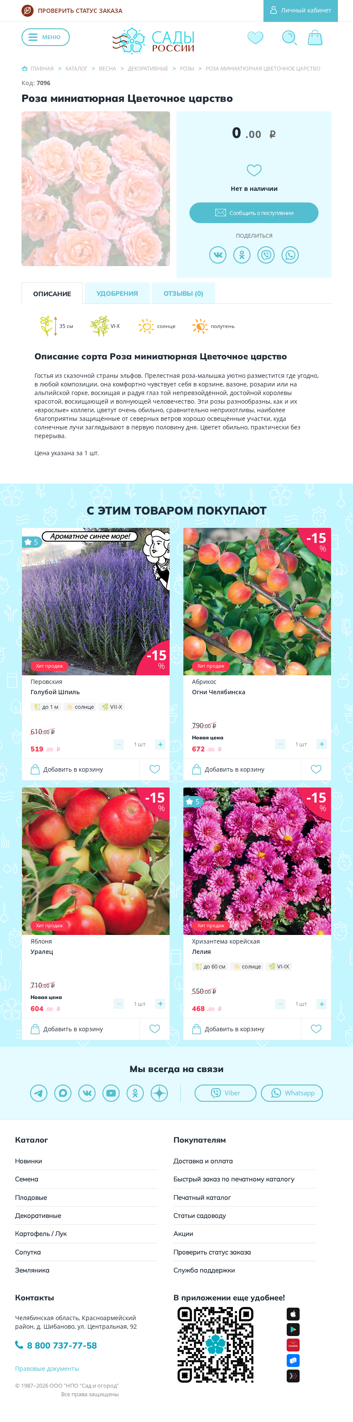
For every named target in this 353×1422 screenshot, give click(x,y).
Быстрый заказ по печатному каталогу (233, 1179)
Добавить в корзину (73, 769)
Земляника (32, 1270)
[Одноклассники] (242, 255)
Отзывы (184, 293)
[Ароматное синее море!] (96, 601)
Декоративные (38, 1215)
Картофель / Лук (41, 1233)
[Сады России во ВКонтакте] (87, 1093)
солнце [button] (84, 707)
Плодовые (31, 1197)
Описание (52, 294)
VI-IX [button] (283, 966)
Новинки (28, 1161)
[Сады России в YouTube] (111, 1093)
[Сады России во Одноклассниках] (135, 1093)
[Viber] (266, 255)
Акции (183, 1233)
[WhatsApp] (290, 255)
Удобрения (117, 293)
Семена (26, 1179)
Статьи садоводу (199, 1215)
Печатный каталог (202, 1197)
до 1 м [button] (50, 707)
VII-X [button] (116, 707)
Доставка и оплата (203, 1161)
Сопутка (28, 1252)
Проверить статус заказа (212, 1252)
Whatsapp (300, 1092)
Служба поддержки (204, 1270)
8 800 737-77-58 (62, 1345)
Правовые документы (47, 1368)
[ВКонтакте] (217, 255)
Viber (232, 1092)
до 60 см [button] (215, 966)
